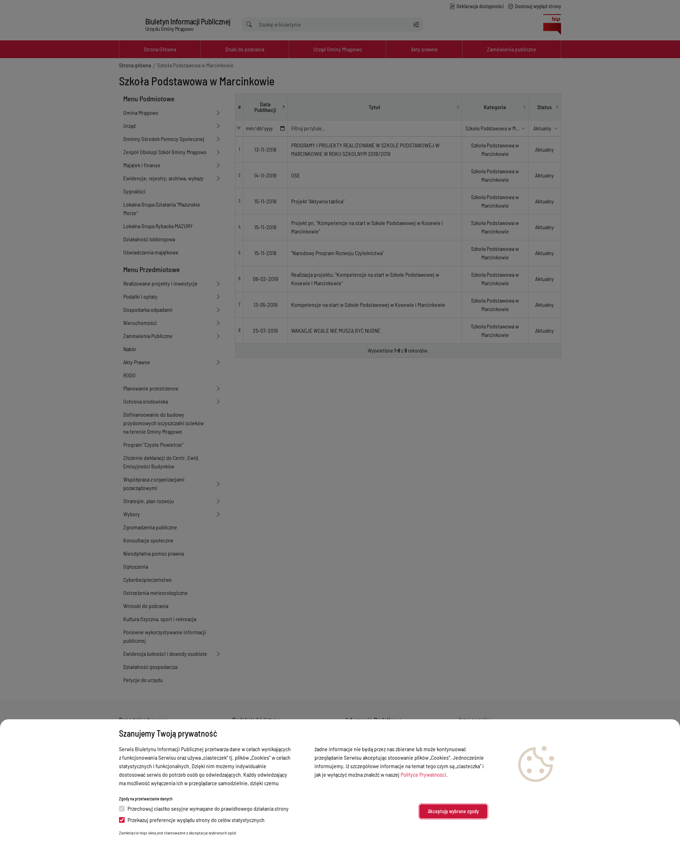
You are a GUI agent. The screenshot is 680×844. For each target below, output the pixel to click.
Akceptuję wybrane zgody (453, 811)
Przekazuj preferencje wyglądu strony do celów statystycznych (196, 819)
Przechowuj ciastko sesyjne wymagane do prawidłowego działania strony (208, 808)
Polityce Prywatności (423, 774)
